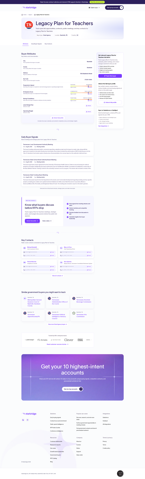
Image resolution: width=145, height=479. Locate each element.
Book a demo (46, 221)
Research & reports (55, 444)
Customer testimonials (56, 441)
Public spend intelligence (57, 424)
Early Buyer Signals (36, 44)
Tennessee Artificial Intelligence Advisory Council (59, 316)
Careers (78, 444)
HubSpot (105, 421)
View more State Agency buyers (57, 324)
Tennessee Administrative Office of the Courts (59, 302)
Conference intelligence (56, 431)
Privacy (105, 441)
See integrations (102, 126)
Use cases (53, 448)
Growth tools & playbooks (57, 451)
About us (78, 441)
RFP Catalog (53, 458)
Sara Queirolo (67, 261)
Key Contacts (48, 44)
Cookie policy (106, 448)
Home (24, 14)
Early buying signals (55, 417)
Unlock (89, 105)
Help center (79, 455)
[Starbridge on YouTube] (27, 420)
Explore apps (94, 7)
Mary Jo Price (68, 247)
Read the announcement (97, 2)
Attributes (25, 44)
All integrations (107, 424)
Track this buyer (111, 76)
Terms (104, 444)
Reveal (52, 252)
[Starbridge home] (28, 8)
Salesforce (106, 417)
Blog (51, 461)
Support (78, 451)
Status (78, 448)
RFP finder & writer (55, 427)
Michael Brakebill (32, 247)
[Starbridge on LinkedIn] (23, 420)
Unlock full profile (58, 118)
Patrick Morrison (31, 261)
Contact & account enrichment (58, 421)
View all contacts (57, 275)
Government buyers (55, 455)
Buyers (30, 14)
